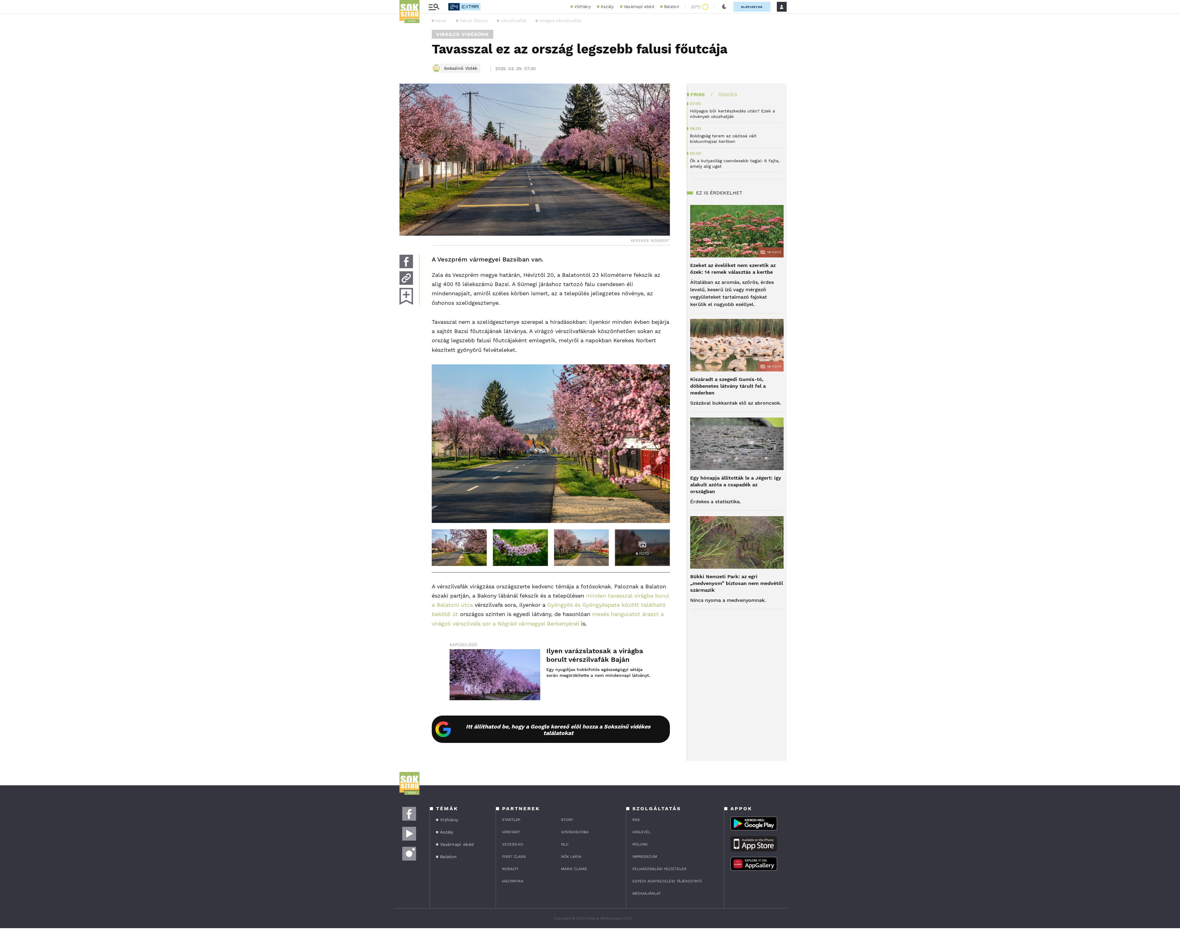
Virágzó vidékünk (462, 34)
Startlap (511, 820)
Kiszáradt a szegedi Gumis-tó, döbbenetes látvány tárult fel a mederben (728, 386)
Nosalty (510, 869)
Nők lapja (571, 856)
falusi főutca (474, 20)
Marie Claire (574, 869)
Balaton (671, 6)
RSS (636, 820)
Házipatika (512, 881)
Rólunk (640, 844)
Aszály (607, 6)
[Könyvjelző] (406, 296)
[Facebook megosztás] (406, 261)
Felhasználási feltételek (659, 869)
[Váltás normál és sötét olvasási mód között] (724, 6)
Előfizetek (752, 7)
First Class (514, 856)
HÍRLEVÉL (641, 832)
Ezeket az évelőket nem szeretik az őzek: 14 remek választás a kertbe (733, 268)
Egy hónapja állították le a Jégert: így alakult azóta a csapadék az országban (735, 484)
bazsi (441, 20)
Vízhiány (582, 6)
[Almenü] (434, 7)
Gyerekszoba (574, 832)
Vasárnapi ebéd (639, 6)
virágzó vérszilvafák (560, 20)
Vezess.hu (512, 844)
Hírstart (511, 832)
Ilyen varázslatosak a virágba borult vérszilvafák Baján (594, 655)
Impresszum (644, 856)
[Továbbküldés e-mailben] (406, 278)
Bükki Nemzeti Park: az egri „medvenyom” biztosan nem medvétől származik (736, 583)
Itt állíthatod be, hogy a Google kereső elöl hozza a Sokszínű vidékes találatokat (558, 729)
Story (567, 820)
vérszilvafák (513, 20)
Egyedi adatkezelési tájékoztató (667, 881)
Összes (727, 94)
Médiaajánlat (646, 893)
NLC (564, 844)
